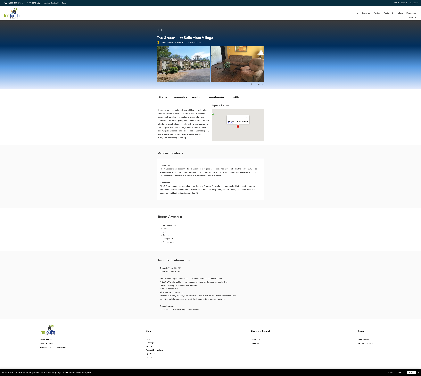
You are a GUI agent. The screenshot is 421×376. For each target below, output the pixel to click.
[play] (252, 83)
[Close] (418, 372)
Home (148, 339)
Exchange (150, 343)
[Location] (158, 42)
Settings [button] (390, 372)
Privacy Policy (86, 372)
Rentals (149, 346)
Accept (411, 372)
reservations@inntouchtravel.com (53, 3)
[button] (366, 13)
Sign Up (149, 357)
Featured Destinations (154, 350)
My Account (150, 354)
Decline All (400, 372)
